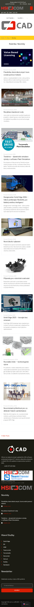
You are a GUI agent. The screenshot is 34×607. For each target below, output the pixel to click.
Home (2, 38)
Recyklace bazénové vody (14, 112)
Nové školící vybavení (12, 242)
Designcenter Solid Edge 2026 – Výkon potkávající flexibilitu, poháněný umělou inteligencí (16, 199)
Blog (8, 38)
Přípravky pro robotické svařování (16, 278)
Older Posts (5, 436)
